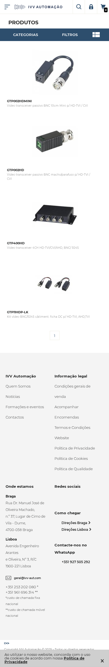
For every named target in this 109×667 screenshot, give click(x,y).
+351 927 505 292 (75, 562)
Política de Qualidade (73, 469)
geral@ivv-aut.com (27, 578)
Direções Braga (74, 523)
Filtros (70, 34)
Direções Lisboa (75, 529)
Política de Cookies (71, 458)
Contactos (15, 417)
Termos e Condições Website (72, 432)
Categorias (25, 34)
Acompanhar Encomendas (66, 412)
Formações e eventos (25, 407)
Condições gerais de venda (72, 391)
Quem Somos (18, 386)
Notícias (13, 396)
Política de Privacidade (74, 448)
